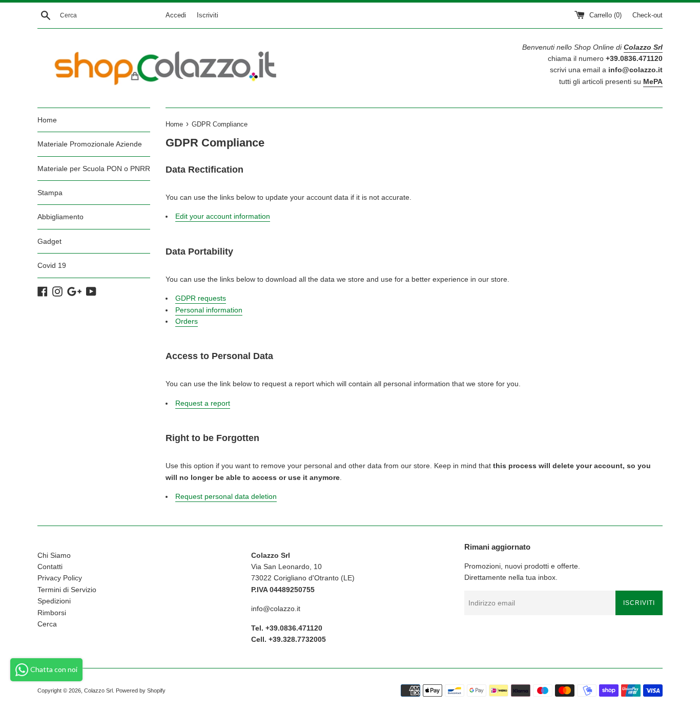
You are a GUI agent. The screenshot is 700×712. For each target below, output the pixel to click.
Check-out (647, 15)
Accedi (176, 15)
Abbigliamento (60, 217)
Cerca (47, 624)
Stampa (50, 193)
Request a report (202, 403)
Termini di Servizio (66, 589)
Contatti (50, 566)
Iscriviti (207, 15)
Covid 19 (51, 265)
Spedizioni (54, 601)
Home (47, 120)
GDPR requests (200, 298)
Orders (186, 321)
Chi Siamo (54, 555)
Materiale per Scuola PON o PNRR (93, 168)
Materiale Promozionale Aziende (89, 144)
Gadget (49, 241)
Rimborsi (51, 613)
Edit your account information (222, 216)
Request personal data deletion (226, 496)
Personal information (208, 310)
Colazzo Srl (98, 690)
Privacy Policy (59, 578)
